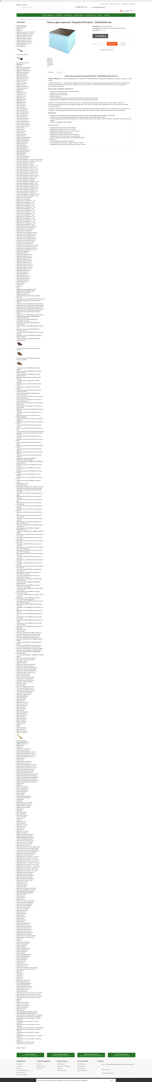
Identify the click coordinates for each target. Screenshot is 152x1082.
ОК (112, 1080)
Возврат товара (41, 1066)
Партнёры (59, 1068)
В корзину (112, 43)
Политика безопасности (23, 1070)
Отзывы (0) (59, 72)
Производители (61, 1064)
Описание (50, 72)
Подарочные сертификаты (64, 1066)
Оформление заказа (115, 4)
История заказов (81, 1066)
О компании (59, 15)
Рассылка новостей (82, 1070)
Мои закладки (80, 1068)
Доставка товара (78, 15)
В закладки (122, 43)
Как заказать (68, 15)
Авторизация (124, 4)
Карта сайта (40, 1068)
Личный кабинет (81, 1064)
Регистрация (132, 4)
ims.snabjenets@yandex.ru (99, 7)
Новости (99, 15)
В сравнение (123, 44)
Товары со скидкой (61, 1070)
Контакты (106, 15)
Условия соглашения (22, 1074)
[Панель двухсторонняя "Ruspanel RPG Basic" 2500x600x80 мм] (68, 40)
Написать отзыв (109, 49)
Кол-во (94, 43)
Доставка (19, 1068)
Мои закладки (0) (104, 4)
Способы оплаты (90, 15)
